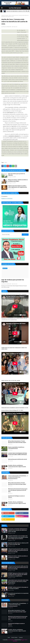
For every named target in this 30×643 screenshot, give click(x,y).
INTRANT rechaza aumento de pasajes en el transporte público (18, 588)
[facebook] (22, 513)
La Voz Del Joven (15, 8)
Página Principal (4, 15)
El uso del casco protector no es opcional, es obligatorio (18, 594)
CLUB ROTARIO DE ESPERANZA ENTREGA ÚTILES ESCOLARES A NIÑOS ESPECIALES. (17, 454)
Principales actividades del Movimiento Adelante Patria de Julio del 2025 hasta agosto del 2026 (17, 530)
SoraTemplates (11, 639)
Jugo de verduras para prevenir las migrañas (16, 174)
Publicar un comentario (6, 198)
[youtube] (8, 513)
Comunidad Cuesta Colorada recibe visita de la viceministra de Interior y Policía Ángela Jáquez (18, 581)
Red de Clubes (14, 637)
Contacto (21, 637)
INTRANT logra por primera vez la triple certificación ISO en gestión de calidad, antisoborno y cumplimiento (17, 574)
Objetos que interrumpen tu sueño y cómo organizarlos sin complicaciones (17, 186)
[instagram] (22, 516)
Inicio (9, 637)
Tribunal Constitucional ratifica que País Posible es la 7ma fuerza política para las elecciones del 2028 (18, 550)
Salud (10, 15)
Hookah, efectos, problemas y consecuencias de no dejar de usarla (17, 466)
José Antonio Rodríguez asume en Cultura (16, 496)
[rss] (8, 519)
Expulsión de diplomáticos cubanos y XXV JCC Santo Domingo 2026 (18, 543)
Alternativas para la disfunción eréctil (17, 459)
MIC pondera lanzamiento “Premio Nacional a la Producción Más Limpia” (17, 441)
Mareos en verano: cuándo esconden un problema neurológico (18, 180)
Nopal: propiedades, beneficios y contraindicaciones (16, 447)
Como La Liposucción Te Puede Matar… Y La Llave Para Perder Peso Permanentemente (18, 477)
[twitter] (8, 516)
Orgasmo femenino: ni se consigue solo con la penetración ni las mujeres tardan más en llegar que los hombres (18, 537)
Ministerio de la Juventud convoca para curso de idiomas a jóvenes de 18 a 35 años (17, 490)
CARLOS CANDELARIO (6, 26)
